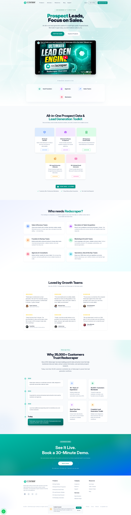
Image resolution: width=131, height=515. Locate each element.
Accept (78, 507)
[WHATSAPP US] (3, 511)
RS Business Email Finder (58, 489)
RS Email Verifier (56, 484)
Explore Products (73, 33)
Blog (64, 2)
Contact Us (76, 484)
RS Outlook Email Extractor (58, 495)
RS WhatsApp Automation (58, 497)
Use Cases (91, 484)
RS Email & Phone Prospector (59, 486)
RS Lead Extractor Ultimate (58, 492)
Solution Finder (92, 489)
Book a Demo (65, 463)
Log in (85, 2)
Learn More (44, 149)
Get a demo (92, 2)
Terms (92, 506)
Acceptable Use (104, 506)
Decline (78, 510)
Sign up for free (102, 2)
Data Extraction (77, 496)
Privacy (87, 506)
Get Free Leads (57, 33)
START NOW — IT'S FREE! (67, 186)
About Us (76, 486)
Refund (97, 506)
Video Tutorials (92, 486)
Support (69, 2)
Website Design (78, 498)
